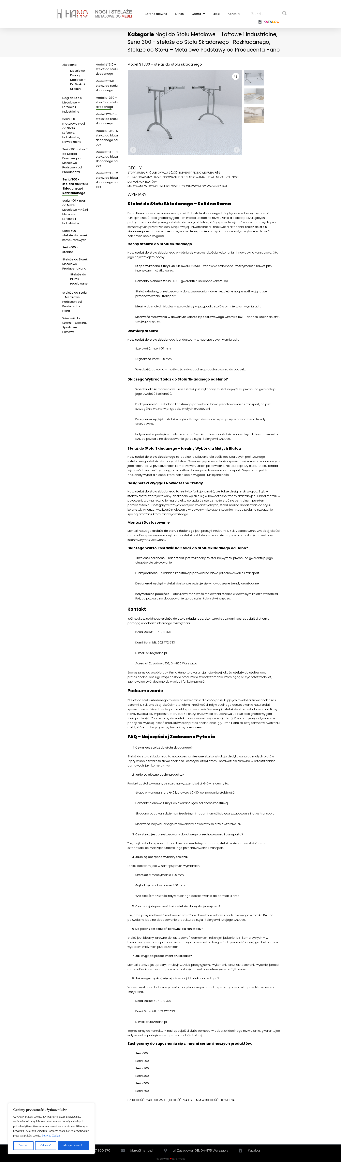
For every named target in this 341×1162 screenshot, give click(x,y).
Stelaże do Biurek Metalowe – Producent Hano (74, 264)
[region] (51, 1128)
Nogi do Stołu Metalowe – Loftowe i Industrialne (215, 34)
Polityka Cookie (51, 1135)
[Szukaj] (284, 13)
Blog (216, 14)
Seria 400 (142, 1076)
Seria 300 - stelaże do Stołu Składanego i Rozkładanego (198, 42)
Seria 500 (142, 1083)
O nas (179, 14)
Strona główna (156, 14)
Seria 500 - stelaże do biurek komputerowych (74, 235)
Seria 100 (141, 1053)
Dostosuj (23, 1145)
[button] (235, 76)
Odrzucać (45, 1145)
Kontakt (234, 14)
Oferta (196, 14)
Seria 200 (142, 1061)
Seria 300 (142, 1068)
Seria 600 (142, 1091)
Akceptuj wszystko (73, 1145)
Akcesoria (69, 65)
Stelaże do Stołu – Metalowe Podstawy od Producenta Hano (203, 49)
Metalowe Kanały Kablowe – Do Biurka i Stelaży (78, 80)
